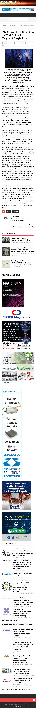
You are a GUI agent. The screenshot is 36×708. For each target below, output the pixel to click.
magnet (15, 212)
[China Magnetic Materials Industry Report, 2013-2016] (6, 264)
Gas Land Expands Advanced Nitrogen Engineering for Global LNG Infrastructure (22, 681)
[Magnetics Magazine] (18, 5)
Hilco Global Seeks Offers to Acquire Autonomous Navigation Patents (22, 576)
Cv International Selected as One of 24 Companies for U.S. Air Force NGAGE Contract (22, 671)
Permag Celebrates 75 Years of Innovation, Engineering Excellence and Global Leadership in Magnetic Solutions (22, 587)
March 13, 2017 (8, 43)
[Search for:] (18, 19)
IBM (8, 212)
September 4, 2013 (17, 265)
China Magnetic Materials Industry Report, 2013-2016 (20, 262)
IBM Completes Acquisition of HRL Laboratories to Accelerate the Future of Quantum (22, 632)
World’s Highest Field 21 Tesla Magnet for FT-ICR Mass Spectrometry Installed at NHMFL (22, 249)
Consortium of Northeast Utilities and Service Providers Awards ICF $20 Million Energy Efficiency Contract (22, 552)
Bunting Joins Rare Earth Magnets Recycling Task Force (21, 239)
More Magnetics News (9, 620)
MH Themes (18, 706)
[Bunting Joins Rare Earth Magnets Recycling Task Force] (6, 240)
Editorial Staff (20, 43)
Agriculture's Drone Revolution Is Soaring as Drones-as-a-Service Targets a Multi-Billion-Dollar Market (22, 601)
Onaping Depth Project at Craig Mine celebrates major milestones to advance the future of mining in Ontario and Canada (22, 564)
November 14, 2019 (18, 242)
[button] (33, 14)
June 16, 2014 (16, 253)
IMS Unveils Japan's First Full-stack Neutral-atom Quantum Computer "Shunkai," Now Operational (22, 646)
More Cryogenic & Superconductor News (16, 689)
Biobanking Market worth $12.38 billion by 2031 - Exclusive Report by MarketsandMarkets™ (21, 659)
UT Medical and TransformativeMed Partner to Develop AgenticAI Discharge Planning (22, 612)
